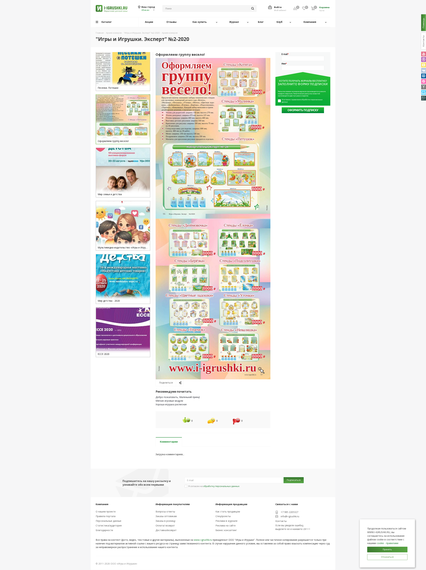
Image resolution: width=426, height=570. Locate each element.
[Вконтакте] (423, 70)
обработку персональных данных (221, 486)
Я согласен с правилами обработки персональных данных (302, 101)
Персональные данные (108, 520)
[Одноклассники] (423, 65)
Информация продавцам (231, 504)
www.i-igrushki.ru (203, 539)
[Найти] (253, 8)
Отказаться (387, 556)
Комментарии (169, 441)
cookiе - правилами (387, 543)
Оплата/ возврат (165, 525)
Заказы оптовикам (166, 516)
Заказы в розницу (165, 520)
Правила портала (105, 516)
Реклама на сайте (225, 525)
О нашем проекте (106, 511)
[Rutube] (423, 59)
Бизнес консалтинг (226, 530)
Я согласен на (213, 486)
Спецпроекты (223, 516)
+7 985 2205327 (289, 512)
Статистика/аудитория (109, 525)
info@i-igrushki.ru (290, 516)
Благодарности (104, 530)
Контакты (281, 521)
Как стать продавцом (227, 511)
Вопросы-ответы (165, 511)
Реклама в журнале (226, 520)
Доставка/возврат (166, 530)
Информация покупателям (173, 504)
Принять (387, 549)
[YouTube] (423, 54)
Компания (102, 504)
